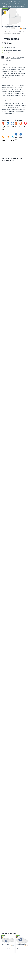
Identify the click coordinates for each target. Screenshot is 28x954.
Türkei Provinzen (8, 948)
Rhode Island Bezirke (15, 33)
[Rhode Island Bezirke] (14, 8)
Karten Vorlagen (9, 31)
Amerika (16, 31)
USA (20, 31)
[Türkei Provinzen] (7, 940)
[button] (14, 59)
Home (2, 31)
